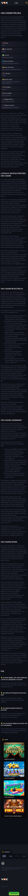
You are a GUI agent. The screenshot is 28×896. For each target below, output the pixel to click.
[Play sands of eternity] (14, 750)
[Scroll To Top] (25, 887)
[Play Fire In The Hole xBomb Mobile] (14, 807)
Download (14, 893)
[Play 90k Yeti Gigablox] (14, 769)
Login (16, 3)
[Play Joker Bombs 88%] (14, 788)
